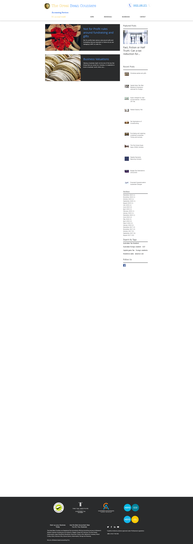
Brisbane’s (98, 530)
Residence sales (128, 254)
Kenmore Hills (59, 536)
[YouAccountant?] (118, 527)
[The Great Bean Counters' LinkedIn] (115, 527)
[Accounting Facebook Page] (111, 527)
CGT (143, 247)
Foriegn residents (142, 250)
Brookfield (67, 534)
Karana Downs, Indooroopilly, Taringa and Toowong (77, 536)
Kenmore (85, 532)
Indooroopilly (50, 534)
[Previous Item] (127, 37)
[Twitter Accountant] (108, 527)
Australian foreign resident (132, 247)
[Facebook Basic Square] (124, 265)
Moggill (74, 532)
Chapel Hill (80, 532)
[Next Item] (144, 37)
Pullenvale (73, 534)
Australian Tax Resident (131, 243)
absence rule (139, 254)
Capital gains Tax (128, 250)
